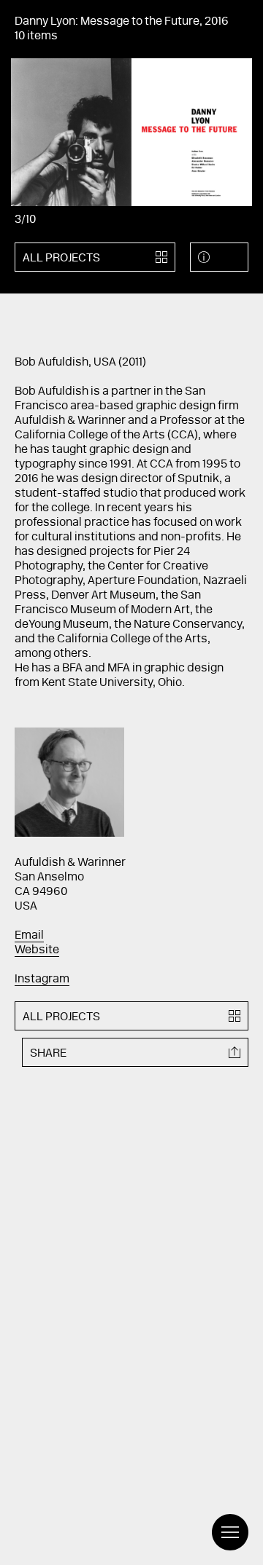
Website (37, 950)
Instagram (42, 979)
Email (29, 936)
